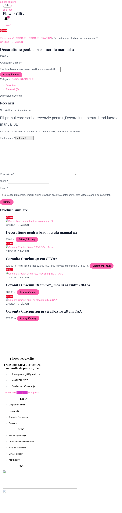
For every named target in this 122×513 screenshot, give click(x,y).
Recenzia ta (7, 174)
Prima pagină (7, 38)
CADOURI (21, 38)
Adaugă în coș (11, 74)
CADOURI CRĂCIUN (40, 38)
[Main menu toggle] (9, 25)
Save (5, 30)
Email (4, 188)
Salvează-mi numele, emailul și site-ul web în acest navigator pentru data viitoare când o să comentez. (57, 195)
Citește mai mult (102, 266)
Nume (4, 181)
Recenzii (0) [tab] (12, 89)
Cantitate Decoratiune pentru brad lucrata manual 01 (27, 69)
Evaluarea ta (7, 138)
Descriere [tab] (11, 85)
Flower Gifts (13, 13)
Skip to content (8, 2)
